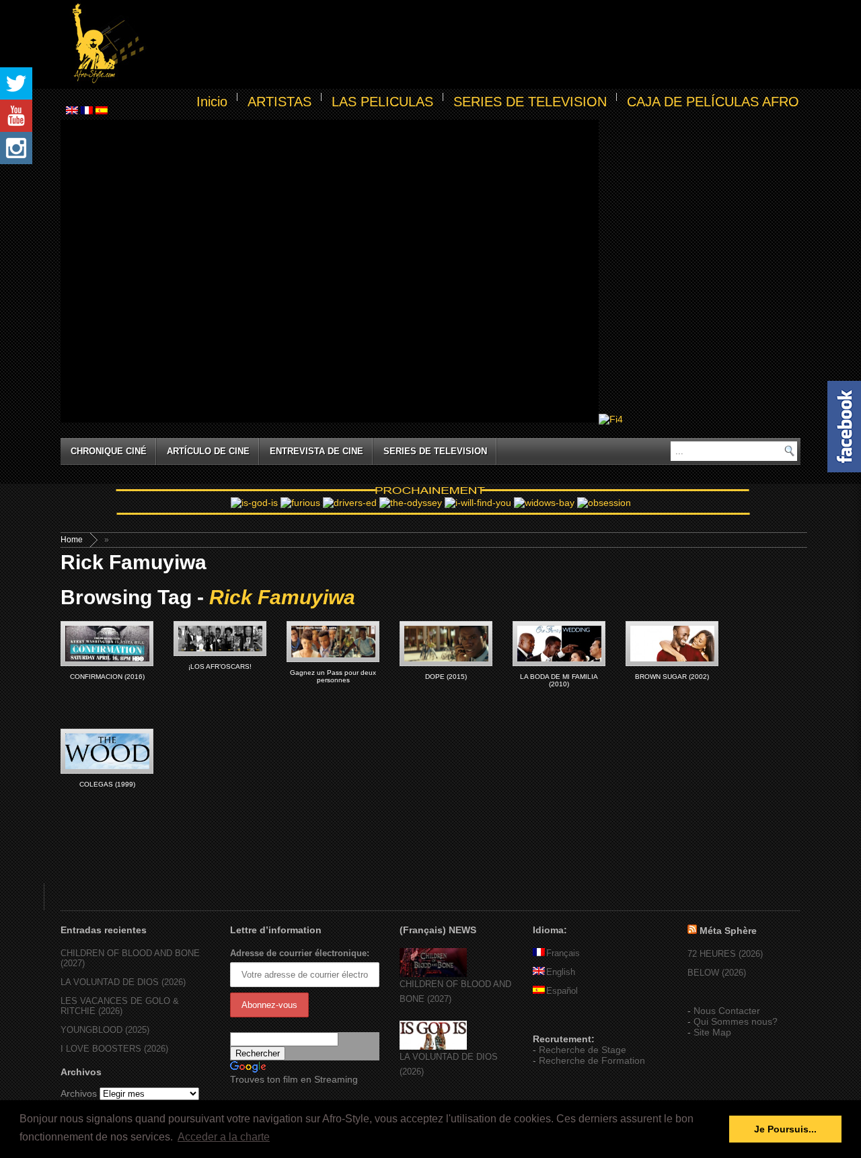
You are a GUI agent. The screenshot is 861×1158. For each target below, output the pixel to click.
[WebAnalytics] (560, 1019)
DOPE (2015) (446, 676)
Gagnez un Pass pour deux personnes (333, 676)
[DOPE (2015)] (446, 643)
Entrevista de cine (316, 451)
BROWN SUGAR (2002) (672, 676)
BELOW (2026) (716, 973)
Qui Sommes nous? (736, 1021)
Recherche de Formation (592, 1060)
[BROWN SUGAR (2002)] (672, 643)
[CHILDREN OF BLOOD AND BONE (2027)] (433, 974)
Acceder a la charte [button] (224, 1137)
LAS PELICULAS (382, 101)
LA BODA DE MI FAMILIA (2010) (559, 680)
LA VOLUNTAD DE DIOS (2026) (123, 982)
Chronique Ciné (109, 451)
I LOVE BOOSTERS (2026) (114, 1049)
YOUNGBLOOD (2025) (105, 1030)
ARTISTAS (279, 101)
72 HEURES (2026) (725, 954)
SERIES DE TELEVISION (530, 101)
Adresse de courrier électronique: (299, 953)
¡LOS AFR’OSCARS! (220, 666)
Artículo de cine (208, 451)
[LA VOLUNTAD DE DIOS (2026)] (433, 1047)
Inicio (211, 101)
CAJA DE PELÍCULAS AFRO (713, 101)
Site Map (712, 1032)
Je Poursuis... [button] (785, 1129)
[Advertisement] (475, 44)
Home (72, 539)
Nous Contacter (727, 1010)
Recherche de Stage (582, 1049)
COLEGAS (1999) (107, 784)
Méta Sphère (728, 930)
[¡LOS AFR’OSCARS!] (220, 638)
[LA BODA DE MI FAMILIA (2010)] (559, 643)
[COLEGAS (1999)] (107, 751)
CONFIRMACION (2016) (107, 676)
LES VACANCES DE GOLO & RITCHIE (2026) (120, 1006)
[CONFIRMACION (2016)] (107, 643)
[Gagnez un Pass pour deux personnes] (333, 641)
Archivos (79, 1093)
